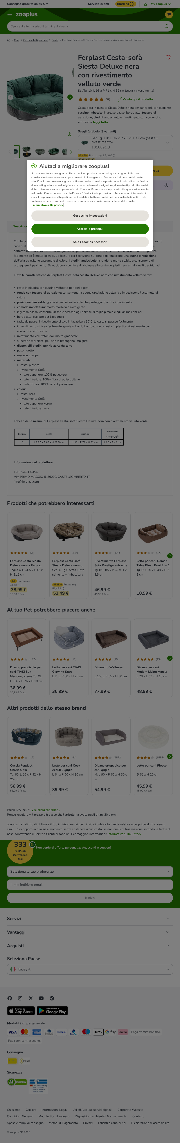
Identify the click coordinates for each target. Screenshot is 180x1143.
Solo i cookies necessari (90, 242)
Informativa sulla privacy (47, 205)
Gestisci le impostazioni (90, 216)
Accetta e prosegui (90, 229)
